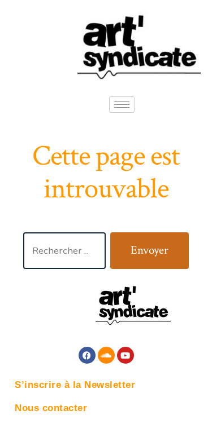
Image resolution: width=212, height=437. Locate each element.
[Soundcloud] (106, 355)
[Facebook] (87, 355)
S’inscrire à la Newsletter (75, 384)
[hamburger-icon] (122, 104)
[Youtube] (125, 355)
